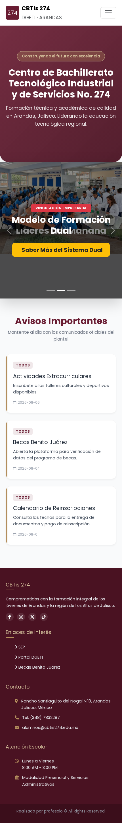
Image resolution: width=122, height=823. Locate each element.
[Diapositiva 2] (61, 290)
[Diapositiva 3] (71, 290)
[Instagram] (21, 617)
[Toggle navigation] (108, 12)
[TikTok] (44, 617)
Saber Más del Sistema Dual (62, 250)
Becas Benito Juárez (38, 667)
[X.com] (32, 617)
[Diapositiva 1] (51, 290)
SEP (21, 647)
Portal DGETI (30, 657)
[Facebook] (10, 617)
